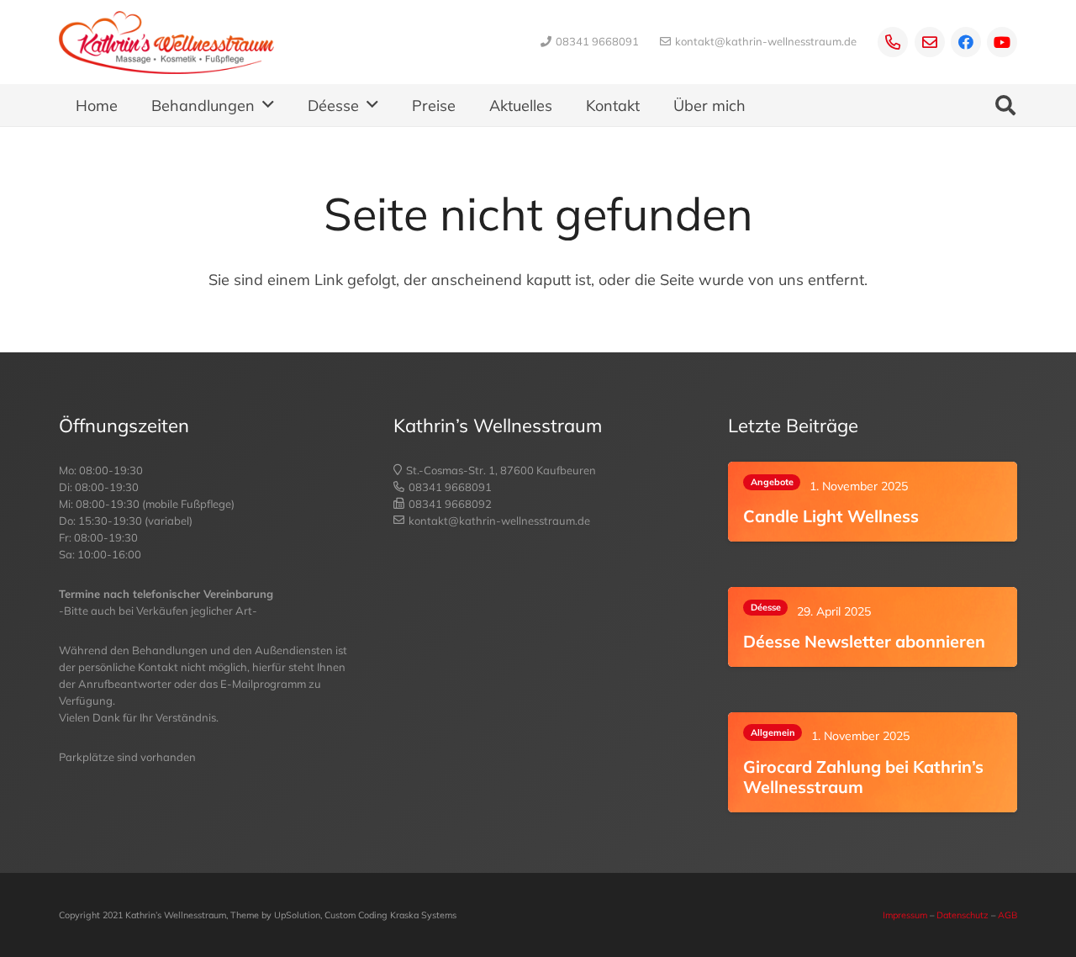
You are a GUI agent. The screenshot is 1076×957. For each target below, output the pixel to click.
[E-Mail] (930, 42)
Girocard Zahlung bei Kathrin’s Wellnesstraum (863, 777)
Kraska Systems (423, 915)
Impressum (905, 915)
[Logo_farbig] (166, 42)
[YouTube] (1002, 42)
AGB (1007, 915)
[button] (268, 105)
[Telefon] (893, 42)
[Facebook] (966, 42)
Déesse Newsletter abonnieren (864, 642)
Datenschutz (962, 915)
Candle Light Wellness (831, 516)
